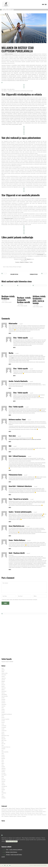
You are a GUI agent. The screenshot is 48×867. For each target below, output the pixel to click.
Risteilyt (3, 756)
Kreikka (3, 720)
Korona (3, 717)
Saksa (3, 765)
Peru (2, 750)
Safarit (3, 763)
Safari (19, 814)
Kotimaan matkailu (5, 719)
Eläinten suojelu (42, 808)
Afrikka (3, 670)
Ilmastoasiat (4, 704)
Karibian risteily (38, 811)
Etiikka (3, 697)
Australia (3, 679)
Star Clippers (18, 266)
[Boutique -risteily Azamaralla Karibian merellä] (24, 290)
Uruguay (3, 789)
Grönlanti (3, 702)
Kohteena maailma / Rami (17, 419)
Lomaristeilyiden (40, 254)
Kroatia (3, 722)
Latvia (3, 724)
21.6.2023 (4, 849)
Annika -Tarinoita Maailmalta (18, 381)
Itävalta (3, 709)
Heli (10, 446)
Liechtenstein (4, 730)
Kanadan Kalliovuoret (20, 811)
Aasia (4, 14)
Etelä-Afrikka (4, 694)
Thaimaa (3, 784)
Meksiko (3, 737)
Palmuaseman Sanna (8, 218)
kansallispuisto (28, 811)
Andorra (3, 676)
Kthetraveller (13, 323)
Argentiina (4, 678)
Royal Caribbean (14, 814)
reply (10, 333)
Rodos (3, 760)
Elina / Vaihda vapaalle (20, 337)
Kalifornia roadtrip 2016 (6, 811)
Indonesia (11, 266)
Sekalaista (3, 768)
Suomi (3, 776)
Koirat (3, 715)
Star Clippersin (28, 259)
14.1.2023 (20, 304)
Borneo (3, 683)
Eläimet (3, 689)
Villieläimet (4, 793)
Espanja (3, 693)
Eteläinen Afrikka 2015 (29, 810)
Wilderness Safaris (12, 816)
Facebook (17, 262)
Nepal (3, 742)
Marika (11, 353)
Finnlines (3, 701)
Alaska (3, 671)
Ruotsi (3, 761)
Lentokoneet (4, 725)
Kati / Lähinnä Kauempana (17, 456)
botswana (3, 684)
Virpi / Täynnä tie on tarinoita (18, 499)
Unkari (3, 788)
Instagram (26, 262)
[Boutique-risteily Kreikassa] (8, 289)
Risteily (14, 266)
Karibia (3, 712)
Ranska (3, 755)
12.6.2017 (4, 45)
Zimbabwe (3, 797)
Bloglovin (22, 262)
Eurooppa (3, 699)
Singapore (3, 770)
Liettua (3, 732)
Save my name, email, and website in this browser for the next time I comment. (20, 599)
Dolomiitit (4, 688)
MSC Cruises (4, 740)
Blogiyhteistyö (27, 808)
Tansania (3, 781)
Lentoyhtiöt (4, 727)
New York (3, 743)
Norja (3, 745)
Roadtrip (3, 758)
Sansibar (3, 766)
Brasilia (3, 686)
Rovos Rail (8, 814)
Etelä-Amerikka (5, 696)
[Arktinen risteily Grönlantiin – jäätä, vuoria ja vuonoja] (39, 289)
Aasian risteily (5, 266)
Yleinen (3, 796)
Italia (3, 707)
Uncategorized (4, 786)
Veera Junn (12, 435)
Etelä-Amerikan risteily (12, 810)
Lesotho (3, 729)
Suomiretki (39, 814)
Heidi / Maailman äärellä (17, 553)
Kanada (3, 711)
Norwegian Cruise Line (6, 747)
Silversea (25, 814)
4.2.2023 (4, 300)
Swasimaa (3, 779)
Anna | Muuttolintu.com (16, 526)
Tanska (3, 783)
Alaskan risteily (4, 673)
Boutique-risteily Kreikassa (8, 297)
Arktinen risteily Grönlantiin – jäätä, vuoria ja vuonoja (39, 300)
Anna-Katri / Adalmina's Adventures (20, 486)
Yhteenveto (19, 816)
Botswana (33, 808)
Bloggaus (3, 681)
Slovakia (3, 771)
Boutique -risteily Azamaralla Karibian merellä (24, 300)
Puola (3, 753)
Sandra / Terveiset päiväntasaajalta (20, 511)
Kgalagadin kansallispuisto (7, 714)
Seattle (22, 814)
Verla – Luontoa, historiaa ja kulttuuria (14, 849)
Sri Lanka (3, 773)
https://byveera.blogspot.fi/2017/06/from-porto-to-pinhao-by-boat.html (25, 439)
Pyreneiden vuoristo (31, 813)
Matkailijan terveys (5, 735)
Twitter (31, 262)
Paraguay (3, 748)
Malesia (3, 734)
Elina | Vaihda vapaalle (7, 302)
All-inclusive (4, 675)
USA (2, 791)
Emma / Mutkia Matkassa (17, 540)
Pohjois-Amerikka (5, 752)
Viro (2, 794)
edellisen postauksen (9, 54)
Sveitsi (3, 778)
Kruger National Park (6, 813)
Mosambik (4, 738)
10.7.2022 (36, 305)
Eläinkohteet (4, 691)
